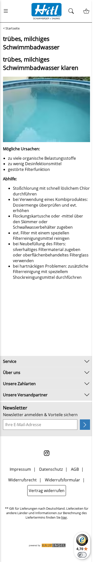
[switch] (82, 555)
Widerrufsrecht (22, 480)
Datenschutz (51, 469)
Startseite (12, 28)
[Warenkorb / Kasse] (86, 11)
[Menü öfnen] (7, 11)
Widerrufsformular (62, 480)
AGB (75, 469)
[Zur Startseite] (46, 11)
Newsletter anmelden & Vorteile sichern (40, 414)
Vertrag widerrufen (46, 490)
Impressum (20, 469)
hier (64, 517)
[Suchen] (72, 11)
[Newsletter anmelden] (85, 424)
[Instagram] (47, 453)
